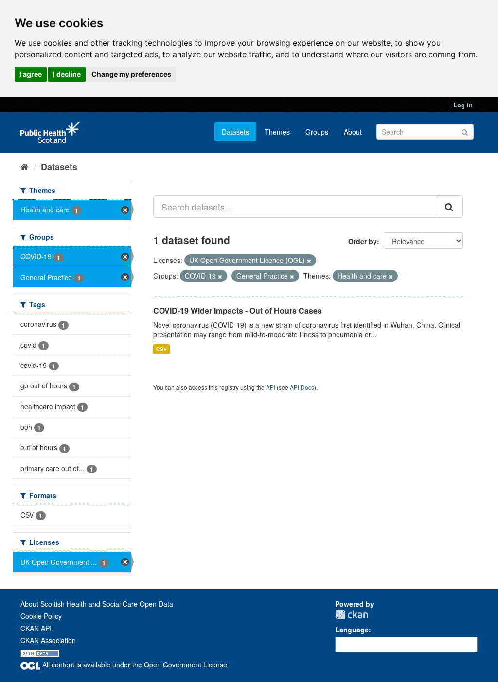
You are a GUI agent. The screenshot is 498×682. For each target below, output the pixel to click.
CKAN (351, 615)
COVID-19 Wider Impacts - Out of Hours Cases (237, 310)
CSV (161, 348)
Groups (316, 132)
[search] (450, 206)
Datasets (235, 132)
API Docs (302, 387)
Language (352, 629)
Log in (463, 104)
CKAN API (36, 628)
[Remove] (309, 260)
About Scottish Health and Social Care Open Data (96, 604)
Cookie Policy (41, 616)
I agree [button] (30, 74)
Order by (362, 241)
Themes (277, 132)
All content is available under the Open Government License (133, 664)
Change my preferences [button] (131, 74)
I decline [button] (67, 74)
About (353, 132)
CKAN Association (48, 640)
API (270, 387)
